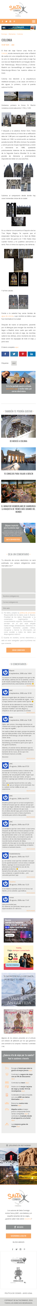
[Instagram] (10, 21)
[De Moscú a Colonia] (18, 426)
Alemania (12, 34)
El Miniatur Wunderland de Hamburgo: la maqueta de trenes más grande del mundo (18, 509)
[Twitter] (6, 21)
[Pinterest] (14, 21)
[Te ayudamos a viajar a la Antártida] (18, 989)
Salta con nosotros (13, 539)
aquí (16, 347)
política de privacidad (27, 613)
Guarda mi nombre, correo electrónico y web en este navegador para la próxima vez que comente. (18, 640)
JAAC (12, 45)
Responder (31, 686)
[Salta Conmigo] (18, 1198)
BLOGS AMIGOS (18, 1242)
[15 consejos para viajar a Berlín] (18, 458)
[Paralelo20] (18, 1275)
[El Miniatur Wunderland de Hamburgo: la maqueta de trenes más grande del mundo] (18, 491)
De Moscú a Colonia (18, 441)
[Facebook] (2, 21)
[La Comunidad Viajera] (18, 1260)
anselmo (12, 882)
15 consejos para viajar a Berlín (18, 473)
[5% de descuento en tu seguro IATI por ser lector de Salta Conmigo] (18, 28)
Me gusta (20, 1227)
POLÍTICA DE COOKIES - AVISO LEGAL (18, 1293)
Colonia (20, 34)
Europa (4, 34)
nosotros (27, 1219)
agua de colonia (7, 316)
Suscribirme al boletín (18, 1236)
